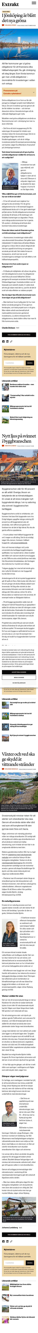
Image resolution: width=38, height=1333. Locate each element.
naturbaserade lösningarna (12, 863)
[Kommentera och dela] (3, 25)
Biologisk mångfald (11, 769)
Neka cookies (19, 677)
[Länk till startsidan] (10, 5)
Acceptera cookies (19, 672)
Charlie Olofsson (8, 328)
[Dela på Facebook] (3, 341)
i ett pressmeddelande (18, 543)
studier (11, 568)
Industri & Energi (10, 445)
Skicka (29, 363)
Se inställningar (19, 683)
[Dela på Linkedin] (7, 341)
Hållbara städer (10, 25)
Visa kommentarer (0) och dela (19, 335)
